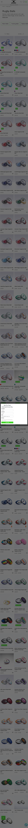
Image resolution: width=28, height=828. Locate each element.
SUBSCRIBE (7, 423)
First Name (3, 407)
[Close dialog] (26, 403)
